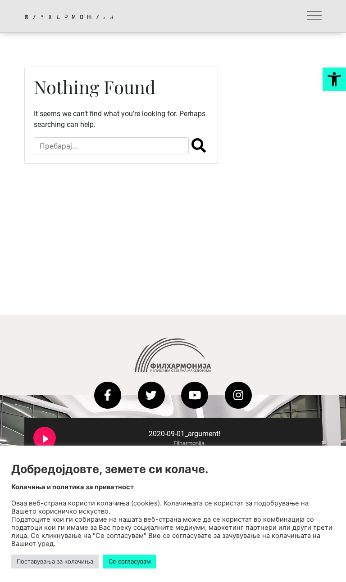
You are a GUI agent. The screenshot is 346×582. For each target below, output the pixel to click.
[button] (334, 79)
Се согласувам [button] (130, 561)
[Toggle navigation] (314, 16)
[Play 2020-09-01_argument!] (44, 438)
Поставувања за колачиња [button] (55, 561)
